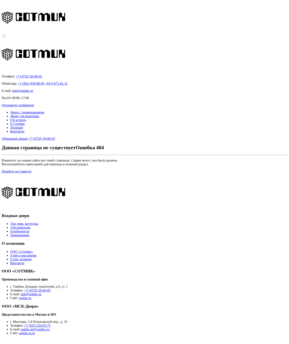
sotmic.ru (25, 298)
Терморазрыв (19, 235)
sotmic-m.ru (27, 333)
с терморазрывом (27, 112)
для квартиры (24, 116)
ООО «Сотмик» (21, 251)
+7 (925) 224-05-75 (37, 325)
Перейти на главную (17, 171)
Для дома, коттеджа (24, 223)
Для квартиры (20, 227)
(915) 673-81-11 (57, 83)
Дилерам (16, 127)
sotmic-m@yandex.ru (35, 329)
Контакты (17, 131)
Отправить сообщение (18, 105)
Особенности (19, 231)
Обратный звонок (15, 138)
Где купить (18, 120)
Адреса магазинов (23, 255)
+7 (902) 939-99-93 (31, 83)
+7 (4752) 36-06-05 (29, 76)
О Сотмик (17, 124)
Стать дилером (21, 259)
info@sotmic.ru (22, 91)
